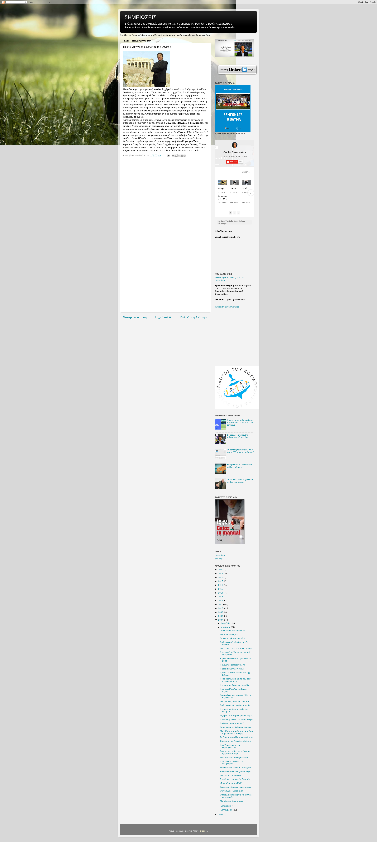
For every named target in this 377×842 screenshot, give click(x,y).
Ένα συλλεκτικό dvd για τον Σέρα (235, 771)
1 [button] (230, 213)
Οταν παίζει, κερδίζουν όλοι (232, 630)
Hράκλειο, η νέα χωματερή (232, 723)
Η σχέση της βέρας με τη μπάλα (234, 685)
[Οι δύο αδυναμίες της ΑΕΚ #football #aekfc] (246, 182)
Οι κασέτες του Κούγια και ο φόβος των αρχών (240, 480)
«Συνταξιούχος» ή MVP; (231, 783)
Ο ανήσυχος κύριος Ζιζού (231, 791)
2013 (221, 597)
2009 (221, 612)
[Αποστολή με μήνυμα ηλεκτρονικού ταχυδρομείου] (173, 155)
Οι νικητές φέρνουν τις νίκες (232, 638)
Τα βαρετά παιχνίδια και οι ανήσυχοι (236, 737)
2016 (221, 585)
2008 (221, 616)
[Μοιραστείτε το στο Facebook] (181, 155)
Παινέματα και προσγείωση (232, 665)
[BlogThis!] (176, 155)
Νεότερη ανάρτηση (135, 317)
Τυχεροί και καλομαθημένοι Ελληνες (236, 715)
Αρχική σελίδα (163, 317)
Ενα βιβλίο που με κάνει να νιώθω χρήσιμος (239, 466)
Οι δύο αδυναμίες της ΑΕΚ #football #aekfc (246, 188)
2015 (221, 589)
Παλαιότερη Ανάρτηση (194, 317)
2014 (221, 593)
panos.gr (219, 559)
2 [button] (234, 213)
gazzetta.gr (220, 555)
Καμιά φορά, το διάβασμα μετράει (235, 727)
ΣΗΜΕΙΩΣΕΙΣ (140, 17)
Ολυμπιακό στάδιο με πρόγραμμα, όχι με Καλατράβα (236, 752)
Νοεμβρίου (226, 627)
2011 (220, 604)
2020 (221, 569)
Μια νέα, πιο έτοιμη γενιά (231, 801)
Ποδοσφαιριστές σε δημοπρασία (235, 705)
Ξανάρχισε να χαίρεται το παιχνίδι (235, 767)
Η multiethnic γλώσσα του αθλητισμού (232, 762)
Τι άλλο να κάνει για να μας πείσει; (235, 787)
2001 (221, 815)
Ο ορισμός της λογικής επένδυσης (236, 741)
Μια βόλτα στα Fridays (230, 775)
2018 (221, 577)
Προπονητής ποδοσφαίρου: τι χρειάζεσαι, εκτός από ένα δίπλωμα (240, 422)
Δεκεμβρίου (226, 623)
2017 (221, 581)
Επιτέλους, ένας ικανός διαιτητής (235, 779)
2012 (221, 601)
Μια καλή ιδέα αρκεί (229, 634)
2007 (221, 620)
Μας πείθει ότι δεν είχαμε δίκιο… (235, 757)
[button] (218, 192)
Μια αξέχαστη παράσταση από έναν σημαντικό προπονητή (236, 732)
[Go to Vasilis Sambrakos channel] (235, 145)
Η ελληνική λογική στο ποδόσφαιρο (236, 719)
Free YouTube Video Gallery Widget (233, 222)
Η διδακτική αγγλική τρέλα (232, 669)
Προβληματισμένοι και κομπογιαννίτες (230, 746)
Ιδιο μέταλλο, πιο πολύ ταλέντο (234, 701)
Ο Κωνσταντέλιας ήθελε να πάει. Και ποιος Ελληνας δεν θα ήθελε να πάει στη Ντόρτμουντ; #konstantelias (234, 188)
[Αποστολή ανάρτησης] (168, 155)
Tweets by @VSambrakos (227, 307)
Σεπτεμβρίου (227, 810)
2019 (221, 573)
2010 (221, 608)
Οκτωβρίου (226, 806)
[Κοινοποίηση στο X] (178, 155)
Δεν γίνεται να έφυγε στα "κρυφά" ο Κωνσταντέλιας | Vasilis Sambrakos (222, 188)
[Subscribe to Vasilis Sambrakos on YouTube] (188, 2)
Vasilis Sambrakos (235, 152)
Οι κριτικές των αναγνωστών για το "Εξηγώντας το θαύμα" (240, 451)
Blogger (203, 831)
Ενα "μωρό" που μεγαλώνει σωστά (236, 648)
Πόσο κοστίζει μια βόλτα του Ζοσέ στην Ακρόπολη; (235, 680)
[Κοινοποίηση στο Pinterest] (184, 155)
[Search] (248, 172)
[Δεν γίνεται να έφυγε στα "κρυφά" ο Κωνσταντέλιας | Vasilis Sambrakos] (222, 182)
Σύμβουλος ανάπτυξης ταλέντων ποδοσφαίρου (238, 436)
